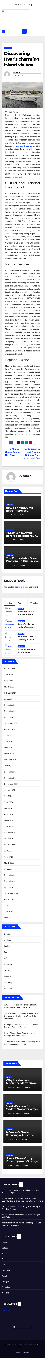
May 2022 (8, 918)
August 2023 (9, 845)
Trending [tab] (34, 603)
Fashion (7, 946)
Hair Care (8, 964)
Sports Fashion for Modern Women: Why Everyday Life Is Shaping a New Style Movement (21, 1015)
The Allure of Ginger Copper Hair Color (12, 452)
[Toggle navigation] (24, 31)
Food (6, 952)
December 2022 (11, 875)
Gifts (6, 958)
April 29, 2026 (14, 1165)
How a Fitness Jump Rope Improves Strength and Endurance (22, 1161)
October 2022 (9, 887)
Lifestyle (8, 48)
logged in (18, 587)
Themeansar (22, 1347)
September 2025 (11, 723)
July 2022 (8, 905)
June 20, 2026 (13, 1139)
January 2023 (10, 869)
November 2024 (11, 778)
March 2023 (9, 863)
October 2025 (9, 717)
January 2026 (10, 699)
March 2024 (9, 820)
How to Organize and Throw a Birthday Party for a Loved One (31, 453)
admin (17, 72)
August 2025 (9, 729)
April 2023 (8, 857)
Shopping (8, 982)
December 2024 (11, 772)
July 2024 (8, 796)
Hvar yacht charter (23, 146)
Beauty (20, 608)
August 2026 (9, 669)
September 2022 (11, 893)
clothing (21, 621)
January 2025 (10, 766)
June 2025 (8, 741)
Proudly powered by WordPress (15, 1344)
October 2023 (9, 839)
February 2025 (10, 760)
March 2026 (9, 687)
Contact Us (7, 1310)
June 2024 (8, 802)
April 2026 (8, 681)
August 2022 (9, 899)
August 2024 (9, 790)
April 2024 (8, 814)
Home (18, 1353)
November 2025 (11, 711)
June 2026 (8, 675)
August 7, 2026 (14, 1113)
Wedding (21, 633)
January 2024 (10, 827)
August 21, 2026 (14, 1087)
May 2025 (8, 748)
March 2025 (9, 754)
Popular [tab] (21, 603)
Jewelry (7, 970)
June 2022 (8, 912)
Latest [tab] (9, 603)
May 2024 (8, 808)
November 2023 (11, 833)
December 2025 (11, 705)
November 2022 (11, 881)
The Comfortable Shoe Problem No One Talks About (21, 561)
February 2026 (10, 693)
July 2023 (8, 851)
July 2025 (8, 735)
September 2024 (11, 784)
